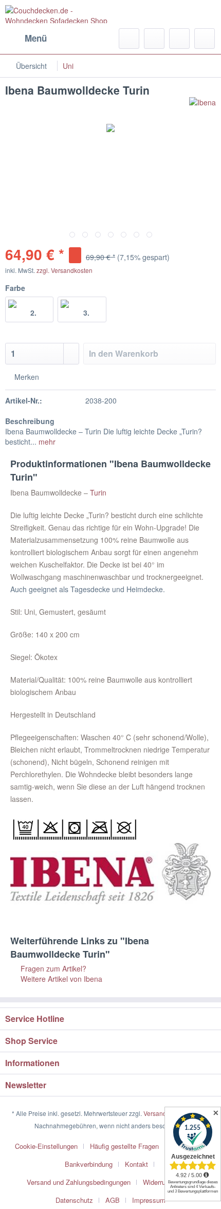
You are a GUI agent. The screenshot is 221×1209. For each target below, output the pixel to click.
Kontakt (136, 1164)
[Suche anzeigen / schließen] (129, 38)
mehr (46, 441)
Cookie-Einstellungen (46, 1146)
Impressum (148, 1200)
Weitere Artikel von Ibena (60, 979)
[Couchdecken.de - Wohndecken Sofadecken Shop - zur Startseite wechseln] (57, 14)
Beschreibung (29, 421)
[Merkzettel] (154, 38)
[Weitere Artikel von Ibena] (202, 106)
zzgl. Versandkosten (64, 270)
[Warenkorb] (204, 38)
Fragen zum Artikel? (52, 968)
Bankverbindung (89, 1164)
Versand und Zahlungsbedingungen (79, 1182)
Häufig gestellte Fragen (124, 1146)
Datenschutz (74, 1200)
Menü (36, 38)
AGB (112, 1200)
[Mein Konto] (179, 38)
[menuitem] (26, 38)
